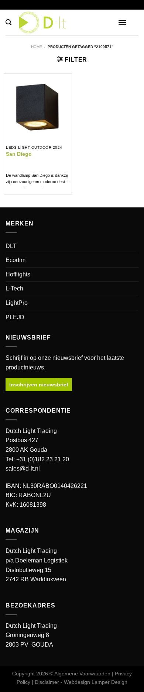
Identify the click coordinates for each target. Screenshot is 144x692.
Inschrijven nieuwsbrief (38, 385)
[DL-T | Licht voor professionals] (72, 22)
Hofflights (18, 274)
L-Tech (14, 288)
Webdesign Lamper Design (95, 682)
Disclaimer (47, 682)
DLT (11, 246)
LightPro (17, 303)
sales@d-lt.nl (23, 468)
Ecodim (15, 260)
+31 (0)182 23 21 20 (42, 459)
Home (36, 47)
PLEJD (15, 317)
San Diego (19, 154)
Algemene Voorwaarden (82, 673)
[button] (8, 22)
